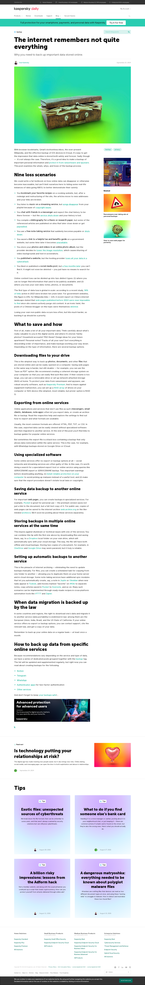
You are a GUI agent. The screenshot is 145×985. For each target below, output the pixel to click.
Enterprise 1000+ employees (120, 2)
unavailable (62, 242)
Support (49, 16)
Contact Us (17, 973)
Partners (31, 973)
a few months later (71, 266)
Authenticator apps (26, 685)
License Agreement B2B (93, 967)
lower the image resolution (49, 250)
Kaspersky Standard (21, 939)
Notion (20, 671)
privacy (117, 149)
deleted (74, 306)
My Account (124, 9)
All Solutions (18, 949)
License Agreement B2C (79, 967)
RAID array (59, 388)
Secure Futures (69, 16)
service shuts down (49, 215)
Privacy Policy (52, 967)
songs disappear (70, 204)
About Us (24, 973)
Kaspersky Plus (19, 943)
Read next (19, 744)
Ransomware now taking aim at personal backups (116, 215)
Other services (24, 689)
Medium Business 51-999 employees (94, 2)
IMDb (72, 583)
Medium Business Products (84, 933)
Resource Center (43, 973)
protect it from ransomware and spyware (69, 162)
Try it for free (116, 22)
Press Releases (54, 973)
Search (129, 32)
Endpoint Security (110, 949)
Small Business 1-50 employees (67, 2)
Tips (43, 801)
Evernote (56, 587)
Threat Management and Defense (116, 946)
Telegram (21, 675)
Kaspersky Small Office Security (55, 939)
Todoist (32, 583)
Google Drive (34, 548)
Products (17, 16)
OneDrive (18, 548)
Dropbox (33, 538)
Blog (57, 16)
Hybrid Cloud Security (112, 953)
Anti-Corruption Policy (64, 967)
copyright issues (43, 207)
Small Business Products (53, 933)
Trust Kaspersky (64, 973)
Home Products (47, 2)
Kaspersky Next (79, 939)
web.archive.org (68, 509)
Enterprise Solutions (112, 933)
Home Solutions (20, 933)
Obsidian (73, 580)
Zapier (49, 593)
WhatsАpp (22, 680)
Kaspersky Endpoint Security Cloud (56, 943)
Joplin (63, 580)
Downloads (39, 16)
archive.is (26, 512)
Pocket (27, 503)
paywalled (22, 226)
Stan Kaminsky (24, 62)
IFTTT (38, 593)
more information (82, 981)
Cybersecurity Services (112, 943)
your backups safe (47, 695)
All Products (48, 946)
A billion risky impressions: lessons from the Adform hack (42, 877)
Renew (28, 16)
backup (19, 32)
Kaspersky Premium (55, 384)
